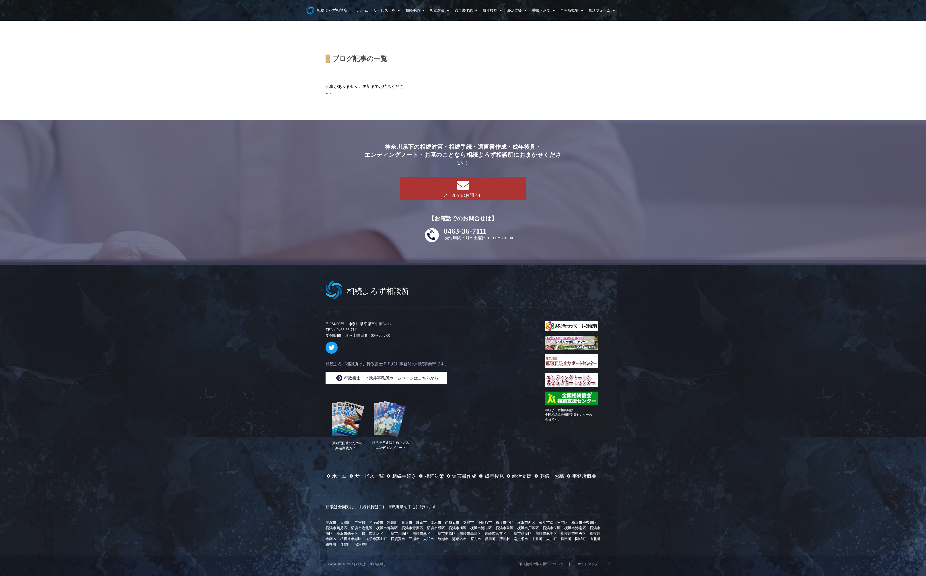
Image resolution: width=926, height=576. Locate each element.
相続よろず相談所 (332, 10)
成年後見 (490, 10)
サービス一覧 (384, 10)
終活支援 (514, 10)
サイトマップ (588, 564)
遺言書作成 (464, 10)
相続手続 (412, 10)
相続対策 (437, 10)
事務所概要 (569, 10)
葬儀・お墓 (541, 10)
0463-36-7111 (465, 231)
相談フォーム (599, 10)
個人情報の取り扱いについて (541, 564)
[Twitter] (332, 348)
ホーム (362, 10)
